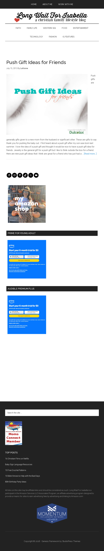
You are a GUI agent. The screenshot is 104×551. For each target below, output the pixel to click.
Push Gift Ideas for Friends (36, 62)
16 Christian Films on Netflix (17, 459)
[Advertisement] (52, 47)
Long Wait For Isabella (52, 17)
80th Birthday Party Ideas (15, 482)
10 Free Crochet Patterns (15, 470)
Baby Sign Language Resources (18, 464)
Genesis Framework (50, 541)
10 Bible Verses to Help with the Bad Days (22, 476)
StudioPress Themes (71, 541)
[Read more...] (90, 153)
